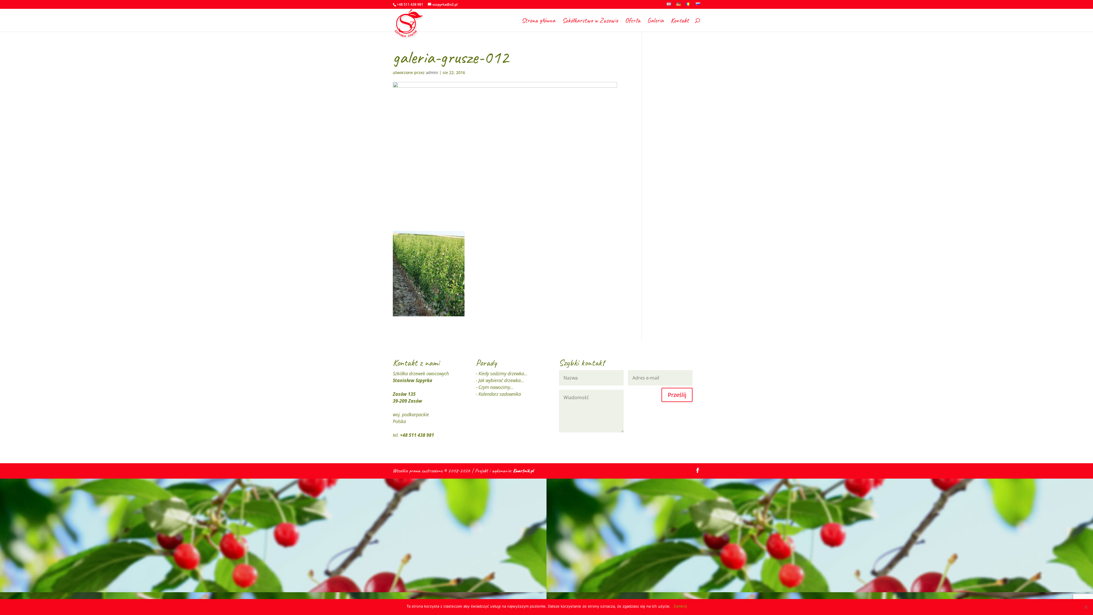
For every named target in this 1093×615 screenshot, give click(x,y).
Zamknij (680, 606)
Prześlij (677, 395)
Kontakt (680, 21)
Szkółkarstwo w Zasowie (590, 21)
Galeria (655, 21)
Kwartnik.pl (523, 470)
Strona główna (538, 21)
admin (432, 72)
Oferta (632, 21)
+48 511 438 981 (417, 435)
